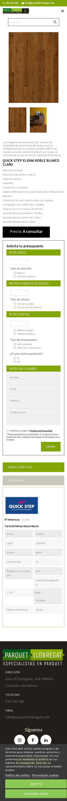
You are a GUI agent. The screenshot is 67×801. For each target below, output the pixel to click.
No (18, 361)
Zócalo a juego (25, 303)
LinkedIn (45, 740)
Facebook (32, 740)
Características (20, 467)
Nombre (14, 377)
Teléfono (15, 400)
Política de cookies (17, 775)
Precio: (16, 231)
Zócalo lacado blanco (29, 307)
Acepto (36, 784)
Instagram (19, 740)
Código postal (18, 412)
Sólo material (24, 344)
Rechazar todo (36, 794)
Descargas (16, 480)
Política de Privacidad (41, 430)
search (55, 22)
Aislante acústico (26, 276)
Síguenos (33, 730)
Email (13, 389)
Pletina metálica (26, 333)
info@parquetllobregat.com (37, 2)
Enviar (50, 446)
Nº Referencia (12, 519)
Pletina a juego (25, 330)
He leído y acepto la (31, 430)
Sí (18, 358)
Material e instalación (29, 347)
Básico (21, 272)
